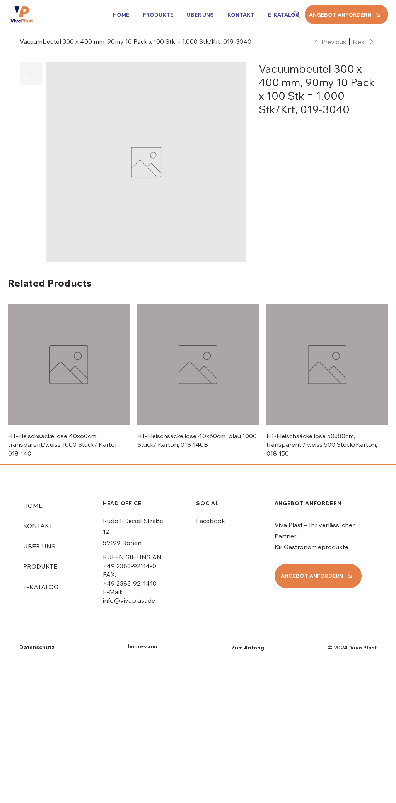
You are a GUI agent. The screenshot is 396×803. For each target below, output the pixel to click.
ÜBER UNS (39, 546)
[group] (198, 381)
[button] (156, 14)
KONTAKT (38, 526)
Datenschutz (37, 647)
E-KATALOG (40, 587)
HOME (33, 505)
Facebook (210, 521)
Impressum (142, 646)
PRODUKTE (40, 566)
